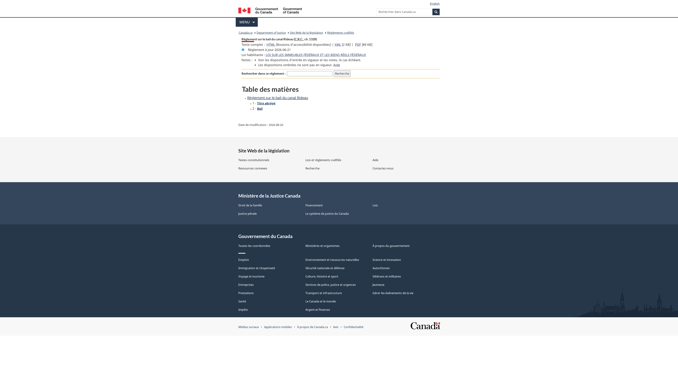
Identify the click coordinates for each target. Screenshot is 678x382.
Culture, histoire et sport (321, 276)
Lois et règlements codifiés (323, 160)
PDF (358, 44)
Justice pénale (247, 214)
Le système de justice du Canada (327, 214)
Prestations (246, 293)
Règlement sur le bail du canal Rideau (277, 97)
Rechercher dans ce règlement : (264, 74)
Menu (248, 22)
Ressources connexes (252, 168)
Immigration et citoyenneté (256, 268)
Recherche (312, 168)
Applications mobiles (278, 327)
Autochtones (381, 268)
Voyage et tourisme (251, 276)
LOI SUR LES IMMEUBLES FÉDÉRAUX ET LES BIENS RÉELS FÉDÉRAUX (316, 55)
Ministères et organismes (322, 246)
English (435, 4)
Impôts (243, 310)
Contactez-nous (383, 168)
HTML (270, 44)
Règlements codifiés (340, 33)
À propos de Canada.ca (312, 327)
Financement (314, 205)
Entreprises (246, 285)
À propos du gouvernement (391, 246)
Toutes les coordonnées (254, 246)
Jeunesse (378, 285)
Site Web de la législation (306, 33)
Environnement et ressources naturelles (332, 260)
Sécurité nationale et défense (324, 268)
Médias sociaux (248, 327)
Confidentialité (353, 327)
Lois (375, 205)
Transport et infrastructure (323, 293)
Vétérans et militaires (387, 276)
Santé (242, 301)
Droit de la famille (250, 205)
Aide (336, 65)
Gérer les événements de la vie (393, 293)
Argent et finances (317, 310)
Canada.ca (245, 33)
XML (338, 44)
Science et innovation (387, 260)
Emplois (243, 260)
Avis (335, 327)
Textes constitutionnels (253, 160)
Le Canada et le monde (320, 301)
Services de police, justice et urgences (330, 285)
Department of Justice (271, 33)
